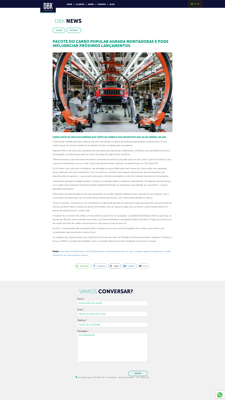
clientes (80, 4)
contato (101, 4)
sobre (91, 4)
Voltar (59, 30)
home (69, 4)
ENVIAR (138, 373)
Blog (112, 4)
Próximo (74, 30)
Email (80, 309)
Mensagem (83, 331)
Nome (81, 299)
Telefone (82, 320)
